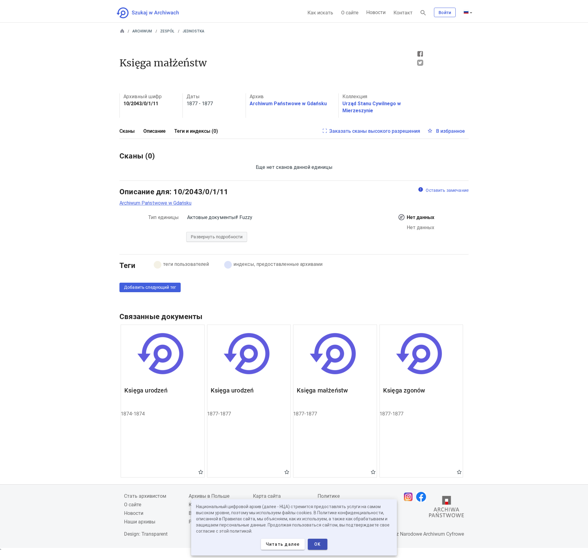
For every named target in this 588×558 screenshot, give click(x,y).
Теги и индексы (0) (196, 131)
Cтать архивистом (145, 496)
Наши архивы (139, 522)
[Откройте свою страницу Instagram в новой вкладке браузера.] (409, 497)
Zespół (167, 31)
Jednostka (193, 31)
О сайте (349, 13)
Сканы (127, 131)
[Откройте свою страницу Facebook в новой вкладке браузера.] (422, 497)
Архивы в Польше (209, 496)
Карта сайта (267, 496)
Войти (445, 12)
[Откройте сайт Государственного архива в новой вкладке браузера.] (446, 508)
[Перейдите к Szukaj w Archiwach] (153, 13)
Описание (154, 131)
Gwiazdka (200, 472)
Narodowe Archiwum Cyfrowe (432, 534)
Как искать (320, 13)
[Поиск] (423, 13)
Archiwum (142, 31)
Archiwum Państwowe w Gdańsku (288, 103)
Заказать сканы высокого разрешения (374, 131)
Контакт (403, 13)
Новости (376, 12)
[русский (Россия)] (468, 12)
